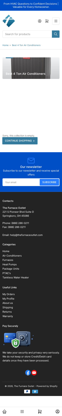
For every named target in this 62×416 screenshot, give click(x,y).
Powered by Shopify (47, 386)
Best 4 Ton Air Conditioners (26, 45)
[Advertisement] (31, 103)
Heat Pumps (9, 264)
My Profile (8, 298)
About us (7, 303)
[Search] (55, 34)
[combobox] (31, 34)
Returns (7, 311)
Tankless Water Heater (15, 277)
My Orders (8, 294)
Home (5, 45)
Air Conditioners (12, 255)
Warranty (7, 316)
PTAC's (6, 273)
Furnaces (7, 260)
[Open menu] (56, 21)
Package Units (10, 268)
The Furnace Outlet (24, 386)
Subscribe (49, 182)
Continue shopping (18, 140)
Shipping (7, 307)
